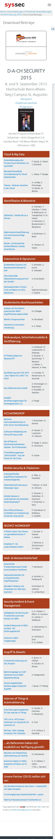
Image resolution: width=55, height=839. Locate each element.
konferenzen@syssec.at (21, 809)
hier (39, 806)
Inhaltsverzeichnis (26, 103)
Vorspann (26, 99)
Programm (26, 106)
